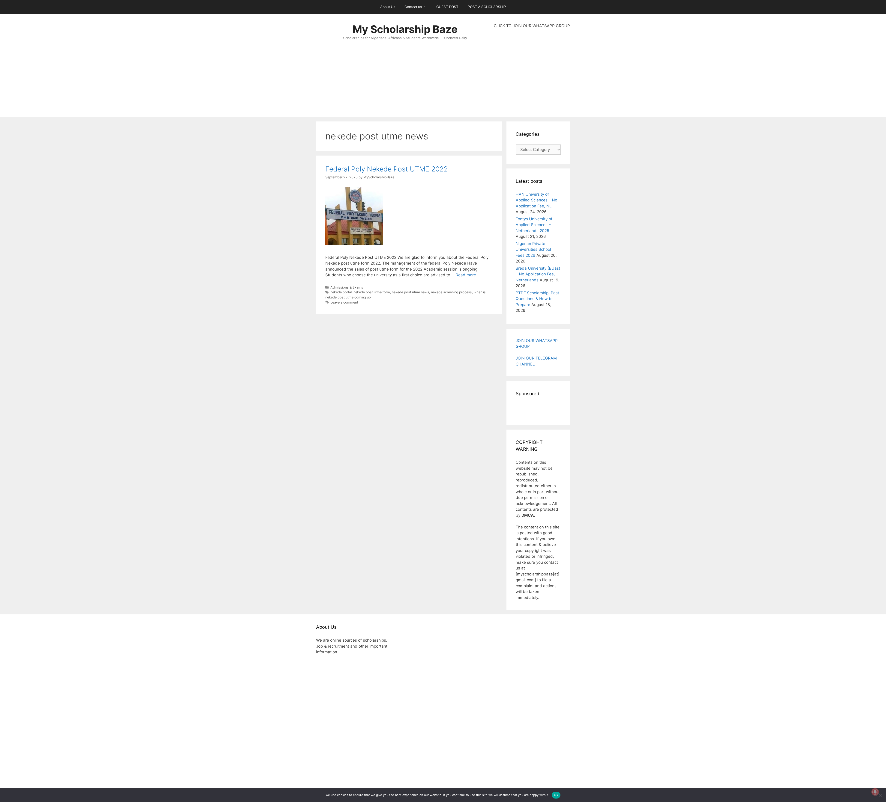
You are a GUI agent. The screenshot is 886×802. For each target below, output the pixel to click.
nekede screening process (451, 292)
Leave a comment (344, 302)
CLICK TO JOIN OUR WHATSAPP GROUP (532, 26)
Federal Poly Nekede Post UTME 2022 (386, 169)
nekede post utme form (371, 292)
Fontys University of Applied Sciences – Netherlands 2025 (534, 225)
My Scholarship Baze (405, 29)
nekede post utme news (410, 292)
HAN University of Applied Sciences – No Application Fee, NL (536, 200)
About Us (387, 7)
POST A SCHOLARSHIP (487, 7)
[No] (880, 795)
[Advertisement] (532, 73)
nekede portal (341, 292)
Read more (466, 275)
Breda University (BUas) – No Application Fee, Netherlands (538, 274)
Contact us (413, 7)
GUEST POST (447, 7)
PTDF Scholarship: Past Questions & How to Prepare (537, 299)
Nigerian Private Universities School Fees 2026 (533, 249)
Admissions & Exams (346, 287)
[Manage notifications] (875, 792)
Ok (556, 795)
